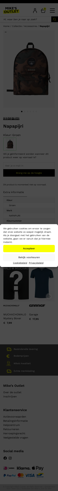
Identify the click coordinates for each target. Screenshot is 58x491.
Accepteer (29, 248)
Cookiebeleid (20, 263)
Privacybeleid (36, 263)
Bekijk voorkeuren (29, 257)
